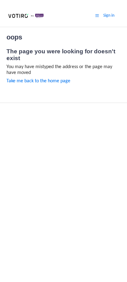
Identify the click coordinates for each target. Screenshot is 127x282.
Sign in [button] (108, 15)
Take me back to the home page (38, 81)
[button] (97, 15)
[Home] (26, 18)
